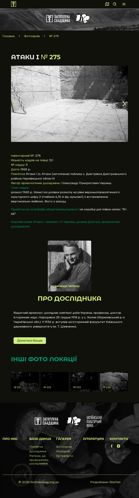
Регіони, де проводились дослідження (39, 459)
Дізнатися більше (29, 341)
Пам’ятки (36, 447)
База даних (40, 439)
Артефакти (64, 456)
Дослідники (37, 451)
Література (93, 439)
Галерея (63, 439)
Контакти (119, 439)
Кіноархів (63, 451)
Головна (9, 36)
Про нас (10, 439)
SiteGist (115, 482)
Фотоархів (32, 36)
